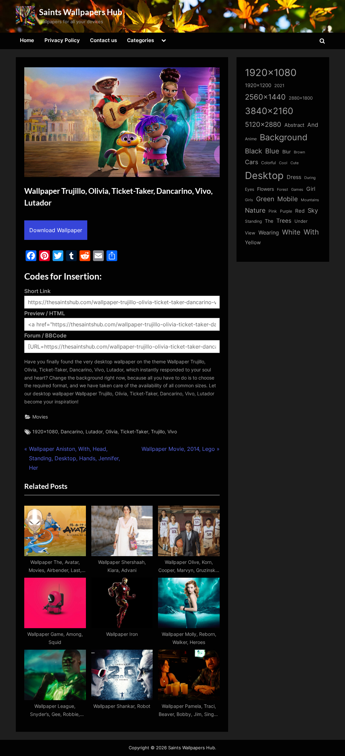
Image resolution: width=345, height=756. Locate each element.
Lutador (94, 431)
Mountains (310, 200)
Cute (294, 163)
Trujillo (158, 431)
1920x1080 (45, 431)
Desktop (264, 175)
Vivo (172, 431)
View (250, 233)
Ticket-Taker (134, 431)
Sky (313, 210)
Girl (310, 189)
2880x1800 (301, 98)
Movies (40, 417)
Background (284, 137)
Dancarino (72, 431)
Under (301, 221)
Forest (282, 189)
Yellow (253, 243)
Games (297, 189)
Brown (299, 152)
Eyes (249, 189)
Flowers (265, 189)
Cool (283, 163)
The (269, 221)
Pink (273, 211)
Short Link (37, 291)
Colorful (268, 162)
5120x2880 (263, 124)
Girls (249, 199)
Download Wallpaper (55, 230)
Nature (255, 210)
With (311, 232)
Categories (140, 40)
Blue (272, 151)
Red (300, 211)
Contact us (103, 40)
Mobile (287, 199)
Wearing (268, 232)
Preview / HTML (44, 313)
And (312, 124)
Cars (251, 162)
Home (27, 40)
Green (265, 199)
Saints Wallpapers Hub (80, 12)
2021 (279, 85)
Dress (294, 177)
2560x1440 (265, 96)
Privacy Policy (62, 40)
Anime (251, 138)
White (291, 232)
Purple (286, 211)
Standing (253, 221)
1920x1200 (258, 85)
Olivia (111, 431)
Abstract (294, 125)
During (310, 177)
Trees (283, 220)
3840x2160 (269, 111)
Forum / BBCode (45, 335)
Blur (286, 151)
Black (253, 151)
